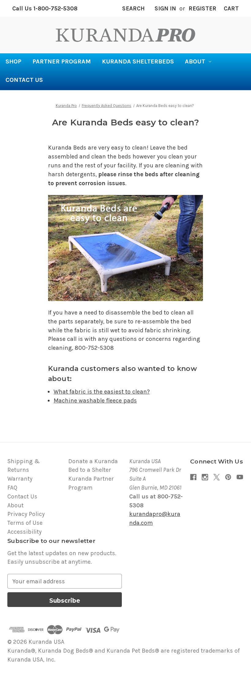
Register (202, 8)
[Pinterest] (228, 477)
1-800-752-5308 (44, 8)
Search (133, 8)
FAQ (12, 487)
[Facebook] (193, 477)
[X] (216, 477)
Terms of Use (25, 522)
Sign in (165, 8)
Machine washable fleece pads (95, 400)
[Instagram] (205, 477)
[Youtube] (240, 477)
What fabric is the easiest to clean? (102, 391)
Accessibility (24, 531)
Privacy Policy (26, 513)
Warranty (19, 478)
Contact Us (24, 79)
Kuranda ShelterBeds (138, 61)
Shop (13, 61)
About (195, 61)
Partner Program (61, 61)
